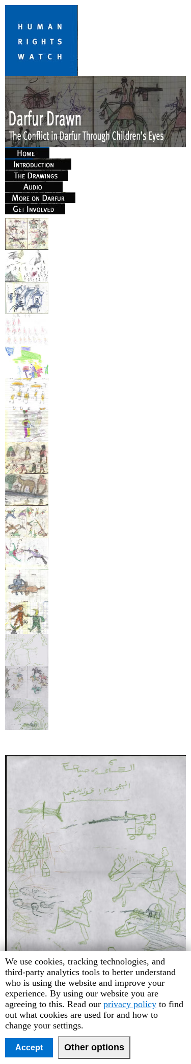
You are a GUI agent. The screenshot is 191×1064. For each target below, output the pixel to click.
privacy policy (129, 1004)
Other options (94, 1047)
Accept (29, 1047)
